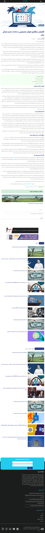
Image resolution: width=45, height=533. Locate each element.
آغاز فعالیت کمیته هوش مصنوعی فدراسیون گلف (35, 203)
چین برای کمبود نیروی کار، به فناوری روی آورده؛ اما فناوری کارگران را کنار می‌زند (15, 296)
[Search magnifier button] (4, 1)
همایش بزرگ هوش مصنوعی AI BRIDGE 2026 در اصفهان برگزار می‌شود (16, 282)
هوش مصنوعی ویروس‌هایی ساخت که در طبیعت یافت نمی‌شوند (17, 331)
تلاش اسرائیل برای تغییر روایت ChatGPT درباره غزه (19, 307)
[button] (41, 1)
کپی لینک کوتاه (40, 186)
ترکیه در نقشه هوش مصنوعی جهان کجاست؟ (20, 270)
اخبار (36, 4)
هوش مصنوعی (14, 157)
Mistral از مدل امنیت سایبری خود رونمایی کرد (20, 413)
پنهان (37, 76)
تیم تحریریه (39, 38)
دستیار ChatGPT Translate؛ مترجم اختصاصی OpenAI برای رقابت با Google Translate (14, 425)
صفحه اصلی (41, 4)
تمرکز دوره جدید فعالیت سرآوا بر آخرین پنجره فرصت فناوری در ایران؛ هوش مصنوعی (14, 258)
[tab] (41, 243)
